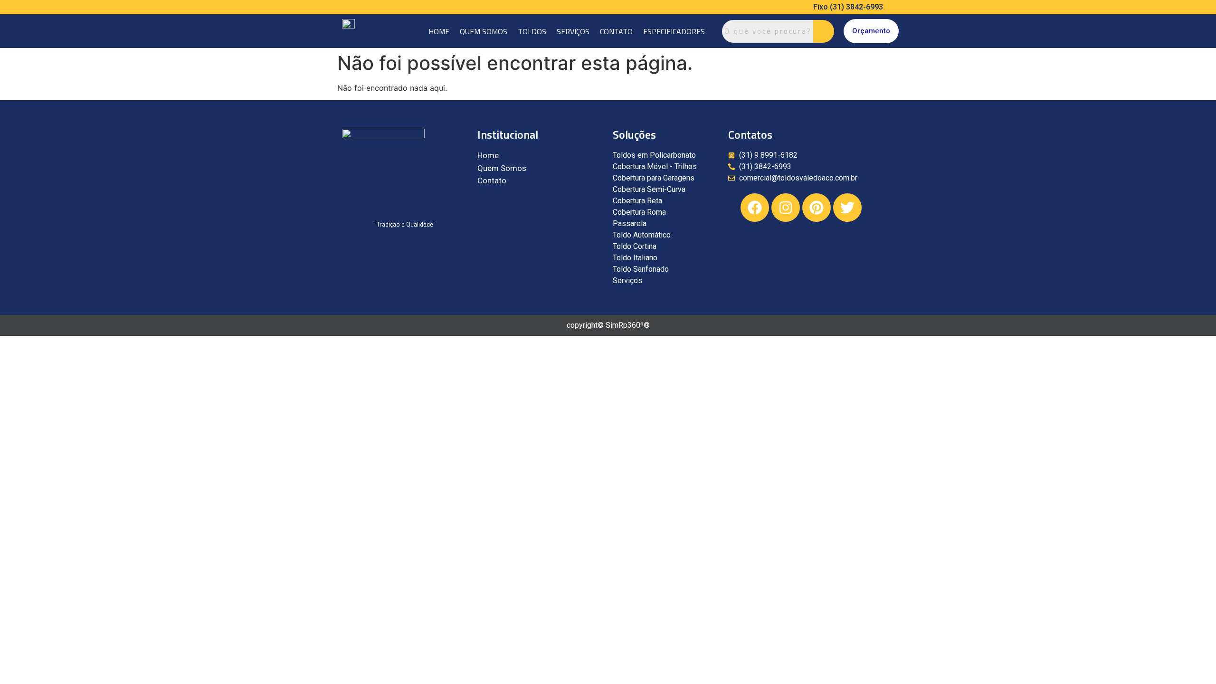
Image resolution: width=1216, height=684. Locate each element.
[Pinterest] (816, 207)
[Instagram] (785, 207)
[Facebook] (755, 207)
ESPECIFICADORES (674, 31)
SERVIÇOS (573, 31)
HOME (438, 31)
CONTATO (616, 31)
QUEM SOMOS (483, 31)
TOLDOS (532, 31)
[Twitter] (847, 207)
